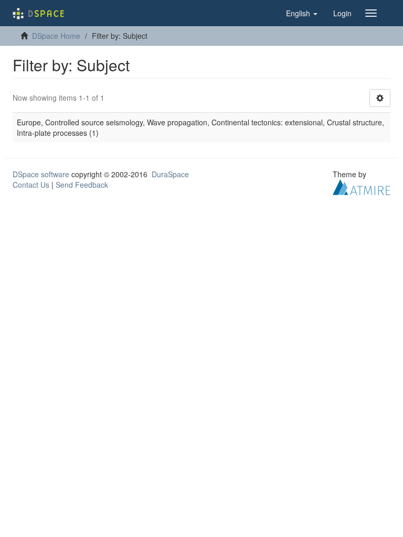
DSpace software (41, 174)
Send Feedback (82, 184)
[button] (301, 13)
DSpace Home (56, 35)
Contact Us (31, 184)
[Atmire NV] (361, 186)
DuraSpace (170, 174)
